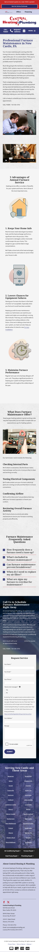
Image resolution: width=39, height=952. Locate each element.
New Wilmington (28, 823)
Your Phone (8, 679)
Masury (11, 809)
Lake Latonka (28, 800)
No (7, 693)
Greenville (10, 790)
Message (6, 726)
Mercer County (10, 814)
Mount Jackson (28, 814)
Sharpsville (28, 833)
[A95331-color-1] (19, 17)
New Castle (28, 819)
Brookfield (28, 776)
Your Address (8, 718)
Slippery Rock (10, 838)
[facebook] (4, 902)
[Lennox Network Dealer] (9, 12)
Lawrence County (10, 805)
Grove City (28, 790)
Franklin (28, 786)
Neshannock (10, 819)
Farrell (11, 786)
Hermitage (28, 795)
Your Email (7, 672)
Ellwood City (28, 781)
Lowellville (28, 805)
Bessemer (11, 776)
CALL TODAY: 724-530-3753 (11, 105)
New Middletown (10, 823)
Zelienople (28, 842)
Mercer (28, 809)
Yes (7, 690)
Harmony (11, 795)
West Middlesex (10, 842)
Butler (11, 781)
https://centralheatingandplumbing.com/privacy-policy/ (18, 714)
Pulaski (10, 828)
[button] (19, 551)
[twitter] (8, 902)
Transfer (28, 838)
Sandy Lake (28, 828)
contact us (20, 641)
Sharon (11, 833)
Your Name (7, 664)
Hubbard (10, 800)
